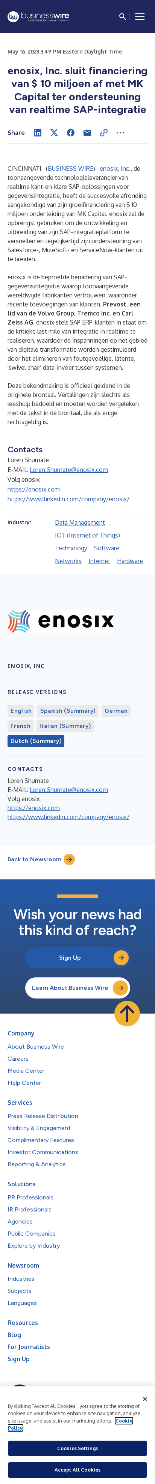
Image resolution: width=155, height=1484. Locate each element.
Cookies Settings (77, 1448)
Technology (71, 548)
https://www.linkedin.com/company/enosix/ (68, 499)
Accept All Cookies (77, 1470)
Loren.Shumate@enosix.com (69, 469)
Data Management (80, 522)
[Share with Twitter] (54, 133)
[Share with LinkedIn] (38, 133)
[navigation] (139, 16)
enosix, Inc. (115, 168)
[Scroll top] (127, 1013)
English (21, 711)
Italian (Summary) (65, 726)
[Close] (145, 1399)
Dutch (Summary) (36, 741)
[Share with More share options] (120, 133)
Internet (99, 561)
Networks (68, 561)
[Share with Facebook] (71, 133)
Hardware (130, 561)
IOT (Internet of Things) (87, 535)
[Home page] (38, 16)
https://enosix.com (34, 489)
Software (106, 548)
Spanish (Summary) (68, 711)
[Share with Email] (87, 133)
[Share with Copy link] (104, 133)
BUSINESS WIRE (70, 168)
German (116, 711)
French (20, 726)
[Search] (122, 16)
